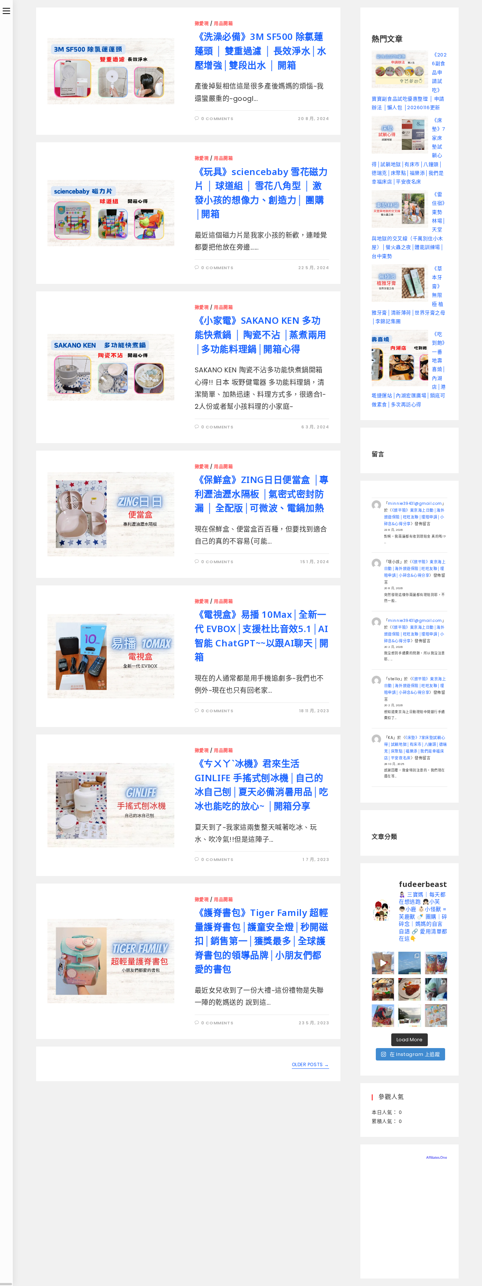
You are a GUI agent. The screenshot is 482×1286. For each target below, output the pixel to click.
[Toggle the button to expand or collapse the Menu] (6, 10)
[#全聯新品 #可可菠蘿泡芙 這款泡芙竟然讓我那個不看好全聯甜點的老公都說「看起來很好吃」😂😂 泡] (383, 989)
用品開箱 (223, 23)
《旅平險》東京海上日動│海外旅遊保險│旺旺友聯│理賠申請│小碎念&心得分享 (414, 517)
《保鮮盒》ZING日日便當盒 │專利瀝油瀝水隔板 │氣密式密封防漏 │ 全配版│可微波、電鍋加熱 (262, 493)
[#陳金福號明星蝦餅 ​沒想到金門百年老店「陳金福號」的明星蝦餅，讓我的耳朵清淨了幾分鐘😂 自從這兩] (436, 963)
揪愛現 (202, 23)
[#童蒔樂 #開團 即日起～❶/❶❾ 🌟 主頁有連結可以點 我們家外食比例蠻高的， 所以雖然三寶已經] (436, 1015)
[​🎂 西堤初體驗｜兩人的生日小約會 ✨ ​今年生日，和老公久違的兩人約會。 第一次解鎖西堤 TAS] (409, 989)
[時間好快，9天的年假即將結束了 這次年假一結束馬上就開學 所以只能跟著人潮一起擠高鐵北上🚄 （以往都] (436, 989)
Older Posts (310, 1065)
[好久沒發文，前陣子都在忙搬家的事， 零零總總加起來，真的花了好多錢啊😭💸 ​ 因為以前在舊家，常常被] (409, 963)
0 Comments (217, 119)
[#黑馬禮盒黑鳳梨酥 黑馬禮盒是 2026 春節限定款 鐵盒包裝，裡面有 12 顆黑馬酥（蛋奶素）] (383, 1015)
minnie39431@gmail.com (415, 503)
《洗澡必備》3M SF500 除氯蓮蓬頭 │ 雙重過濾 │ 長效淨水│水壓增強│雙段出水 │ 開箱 (260, 50)
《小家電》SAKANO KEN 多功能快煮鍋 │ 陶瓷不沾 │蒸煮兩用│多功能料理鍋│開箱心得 (260, 334)
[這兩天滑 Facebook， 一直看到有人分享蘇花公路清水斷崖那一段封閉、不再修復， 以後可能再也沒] (409, 1015)
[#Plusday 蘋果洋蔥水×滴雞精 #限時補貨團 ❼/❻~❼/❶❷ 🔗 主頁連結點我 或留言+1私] (383, 963)
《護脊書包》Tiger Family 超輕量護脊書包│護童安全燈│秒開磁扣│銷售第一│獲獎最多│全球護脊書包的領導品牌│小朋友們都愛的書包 (261, 940)
